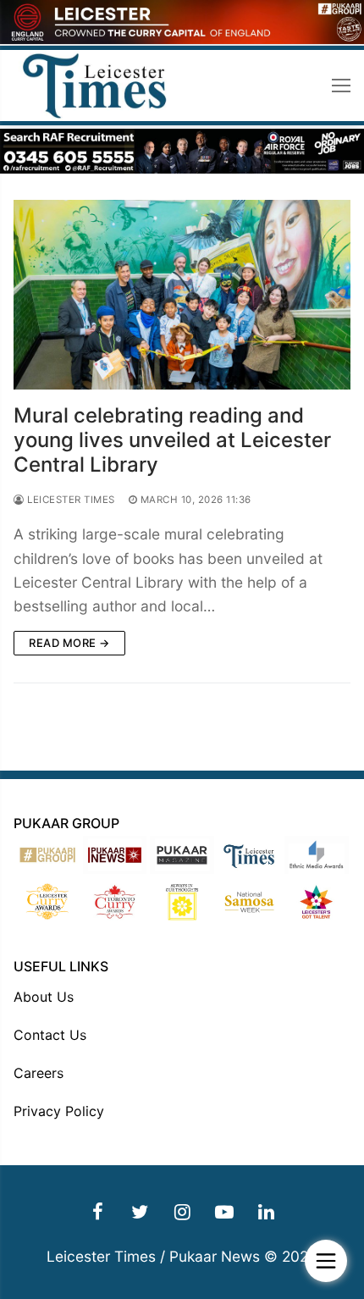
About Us (44, 996)
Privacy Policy (59, 1111)
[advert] (182, 39)
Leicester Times (70, 500)
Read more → (69, 643)
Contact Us (50, 1034)
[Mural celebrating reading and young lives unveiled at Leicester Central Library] (182, 295)
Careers (38, 1072)
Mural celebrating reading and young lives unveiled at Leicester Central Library (172, 440)
